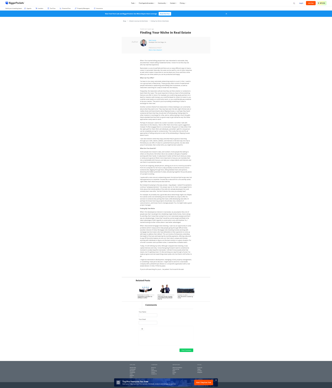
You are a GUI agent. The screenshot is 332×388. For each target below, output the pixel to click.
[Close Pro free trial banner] (216, 380)
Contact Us (154, 374)
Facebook (199, 367)
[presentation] (166, 338)
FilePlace (132, 375)
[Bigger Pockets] (15, 3)
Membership (133, 367)
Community (162, 3)
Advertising (154, 370)
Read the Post (165, 14)
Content (172, 3)
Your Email (142, 319)
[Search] (294, 3)
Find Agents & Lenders (146, 3)
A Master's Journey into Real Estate (138, 21)
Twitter (199, 369)
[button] (142, 328)
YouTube (199, 370)
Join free (311, 3)
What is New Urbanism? (155, 50)
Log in (301, 3)
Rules (174, 370)
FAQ (174, 374)
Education (132, 370)
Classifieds (132, 372)
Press (152, 369)
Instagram (199, 372)
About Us (153, 367)
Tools (132, 3)
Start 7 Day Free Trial (203, 382)
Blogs (124, 21)
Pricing (182, 3)
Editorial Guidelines (177, 367)
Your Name (142, 312)
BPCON (322, 3)
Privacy (174, 372)
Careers (153, 372)
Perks (131, 377)
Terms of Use (176, 369)
